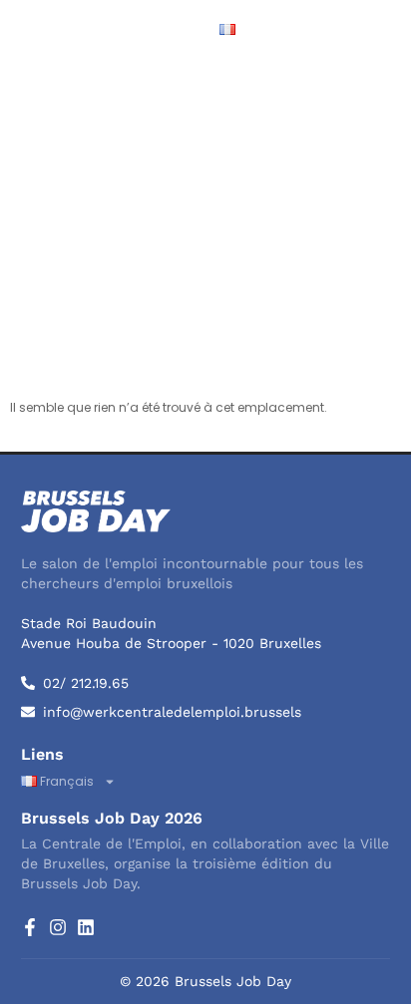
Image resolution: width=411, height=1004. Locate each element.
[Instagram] (58, 927)
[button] (377, 30)
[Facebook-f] (30, 927)
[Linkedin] (86, 927)
